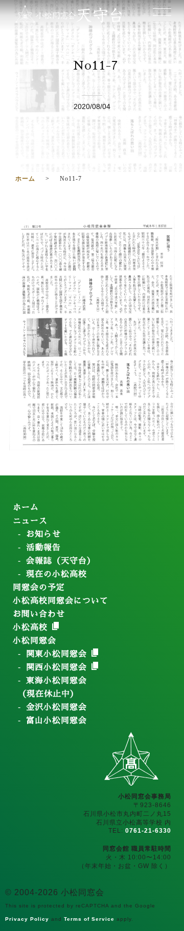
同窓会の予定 (39, 587)
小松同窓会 (34, 641)
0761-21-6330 (148, 830)
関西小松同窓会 (58, 667)
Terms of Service (89, 919)
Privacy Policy (27, 919)
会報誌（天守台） (61, 561)
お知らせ (43, 534)
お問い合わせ (39, 614)
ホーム (26, 508)
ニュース (30, 521)
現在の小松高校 (56, 574)
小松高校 (32, 627)
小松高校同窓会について (60, 601)
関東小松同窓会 (58, 654)
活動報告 (43, 548)
